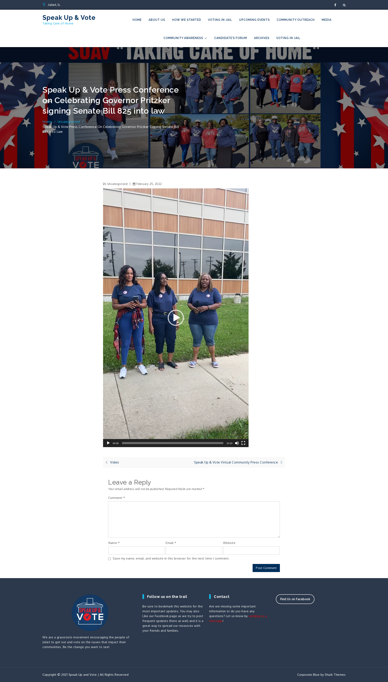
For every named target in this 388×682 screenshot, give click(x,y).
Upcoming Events (254, 19)
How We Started (186, 19)
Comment (116, 498)
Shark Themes (335, 675)
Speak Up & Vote (69, 17)
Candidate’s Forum (230, 38)
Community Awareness (183, 38)
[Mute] (237, 443)
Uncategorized (117, 184)
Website (229, 543)
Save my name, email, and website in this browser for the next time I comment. (171, 558)
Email (171, 543)
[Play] (108, 443)
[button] (176, 318)
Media (326, 19)
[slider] (172, 443)
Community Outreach (296, 19)
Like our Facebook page (159, 616)
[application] (176, 317)
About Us (157, 19)
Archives (261, 38)
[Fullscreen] (243, 443)
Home (137, 19)
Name (114, 543)
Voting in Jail (220, 19)
